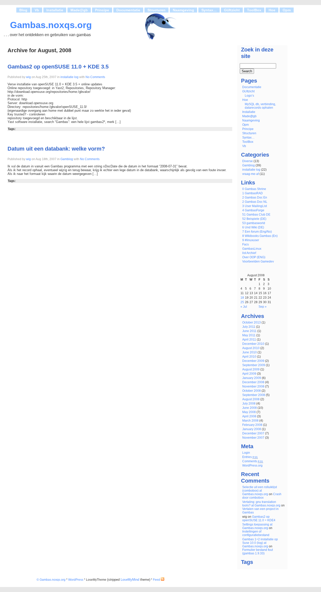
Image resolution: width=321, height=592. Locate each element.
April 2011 (249, 339)
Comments (252, 461)
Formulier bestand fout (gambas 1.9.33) (257, 551)
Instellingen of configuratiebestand (255, 533)
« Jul (243, 306)
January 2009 (251, 378)
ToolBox (254, 10)
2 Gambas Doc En (254, 197)
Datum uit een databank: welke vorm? (56, 149)
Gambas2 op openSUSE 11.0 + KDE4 (258, 518)
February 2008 (252, 425)
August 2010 (251, 348)
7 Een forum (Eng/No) (257, 231)
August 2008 (251, 399)
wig (28, 77)
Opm (287, 10)
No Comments (95, 77)
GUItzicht (232, 10)
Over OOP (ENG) (253, 257)
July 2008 (249, 403)
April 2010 (249, 356)
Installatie (54, 10)
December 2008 (253, 382)
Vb (37, 10)
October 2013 (251, 322)
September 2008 (253, 395)
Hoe (272, 10)
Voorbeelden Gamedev (258, 261)
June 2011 (249, 331)
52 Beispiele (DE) (254, 219)
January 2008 (251, 429)
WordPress (75, 579)
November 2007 (253, 437)
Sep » (263, 306)
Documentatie (128, 10)
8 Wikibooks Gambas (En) (260, 236)
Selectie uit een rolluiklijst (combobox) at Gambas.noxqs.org (259, 490)
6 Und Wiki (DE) (253, 227)
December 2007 (253, 433)
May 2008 (249, 412)
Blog (23, 10)
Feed (157, 579)
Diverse (247, 161)
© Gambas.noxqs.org (51, 579)
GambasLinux (251, 248)
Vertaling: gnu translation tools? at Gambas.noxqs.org (261, 503)
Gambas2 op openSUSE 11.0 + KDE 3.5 (58, 66)
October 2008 (251, 390)
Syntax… (209, 10)
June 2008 (249, 408)
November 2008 (253, 386)
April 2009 (249, 373)
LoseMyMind (130, 579)
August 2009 (251, 369)
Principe (102, 10)
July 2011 (248, 326)
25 (242, 302)
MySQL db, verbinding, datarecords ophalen (260, 105)
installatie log (69, 77)
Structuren (156, 10)
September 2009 (253, 365)
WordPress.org (252, 465)
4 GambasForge (253, 210)
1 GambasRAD (252, 193)
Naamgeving (183, 10)
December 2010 (253, 344)
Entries (250, 457)
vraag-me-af (250, 174)
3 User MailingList (254, 206)
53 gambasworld (253, 223)
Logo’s (249, 95)
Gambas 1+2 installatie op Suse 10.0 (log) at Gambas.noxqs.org (260, 543)
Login (246, 452)
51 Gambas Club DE (256, 214)
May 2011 (249, 335)
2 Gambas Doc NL (254, 202)
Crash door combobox (261, 495)
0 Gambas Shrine (254, 189)
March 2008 (250, 420)
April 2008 (249, 416)
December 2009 (253, 361)
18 (242, 297)
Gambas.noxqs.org (51, 25)
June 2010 (249, 352)
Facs (245, 244)
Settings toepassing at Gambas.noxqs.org (257, 526)
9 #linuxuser (250, 240)
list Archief (249, 253)
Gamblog (66, 159)
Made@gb (79, 10)
